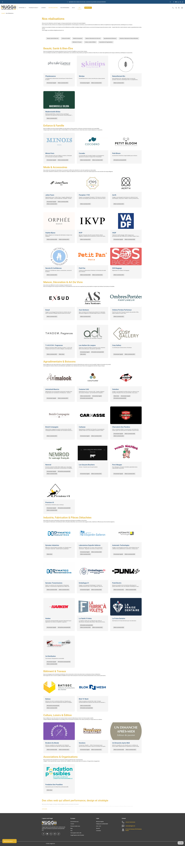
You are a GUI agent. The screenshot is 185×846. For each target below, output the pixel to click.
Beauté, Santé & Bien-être (52, 38)
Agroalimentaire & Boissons (110, 38)
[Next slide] (170, 2)
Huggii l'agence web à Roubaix (77, 835)
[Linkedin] (178, 2)
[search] (176, 7)
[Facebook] (174, 2)
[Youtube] (176, 2)
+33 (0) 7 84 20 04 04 (130, 822)
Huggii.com (52, 843)
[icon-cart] (182, 7)
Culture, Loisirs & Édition (90, 42)
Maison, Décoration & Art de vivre (93, 38)
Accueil (3, 13)
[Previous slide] (2, 2)
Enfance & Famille (66, 38)
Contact (72, 823)
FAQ (71, 830)
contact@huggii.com (130, 825)
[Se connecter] (178, 7)
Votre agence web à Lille (75, 832)
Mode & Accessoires (77, 38)
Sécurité (98, 828)
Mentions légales (100, 821)
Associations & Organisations (105, 42)
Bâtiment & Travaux (77, 42)
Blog (71, 828)
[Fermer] (15, 841)
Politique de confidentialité (102, 823)
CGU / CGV (98, 826)
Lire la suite (44, 808)
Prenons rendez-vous (75, 826)
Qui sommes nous (74, 821)
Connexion (98, 830)
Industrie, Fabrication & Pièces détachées (129, 38)
